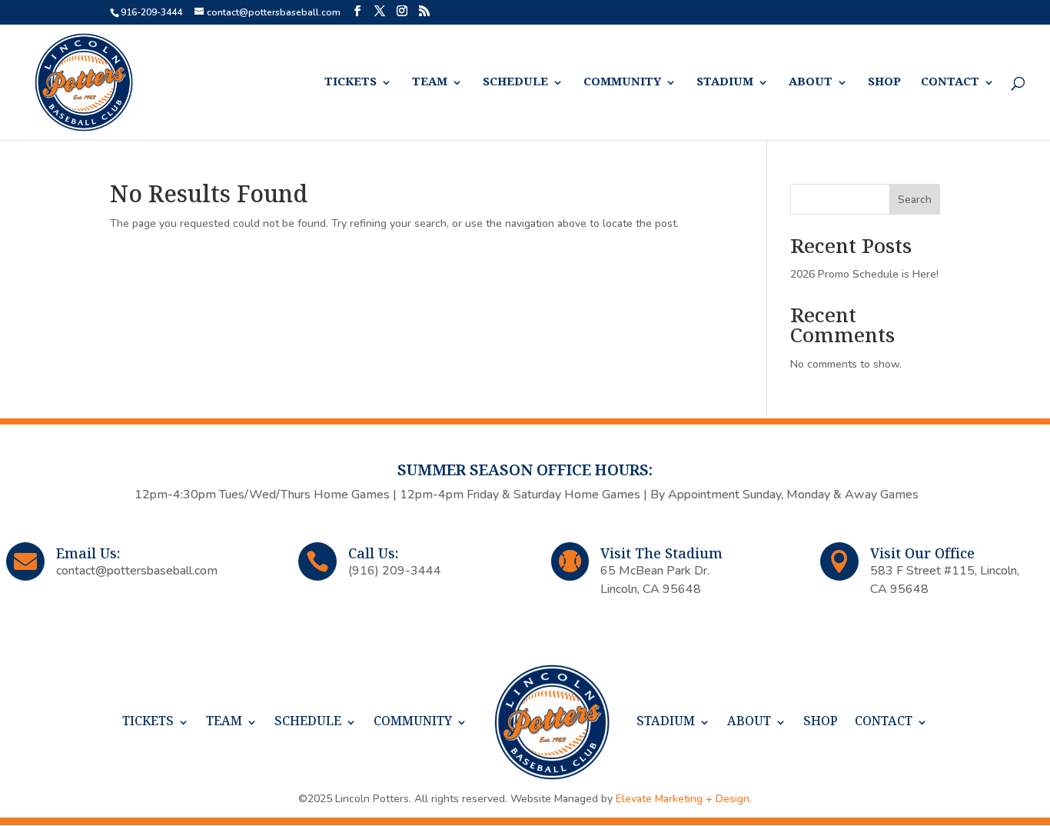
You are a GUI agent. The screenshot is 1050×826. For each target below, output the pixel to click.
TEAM (429, 82)
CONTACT (950, 82)
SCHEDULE (515, 82)
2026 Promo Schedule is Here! (864, 274)
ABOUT (810, 82)
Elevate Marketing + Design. (684, 798)
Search (915, 199)
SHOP (884, 82)
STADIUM (724, 82)
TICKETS (350, 82)
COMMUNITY (622, 82)
